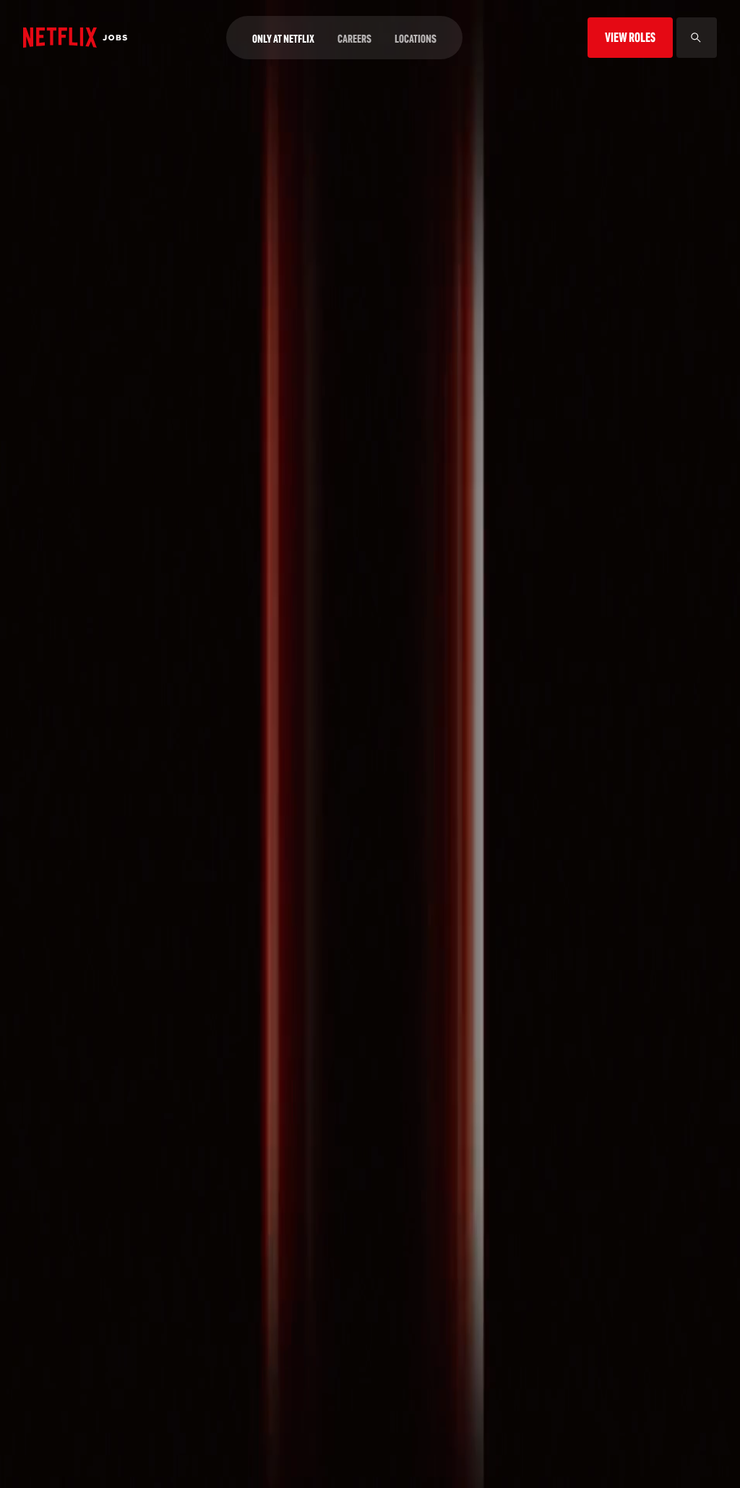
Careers (354, 38)
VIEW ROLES (630, 37)
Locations (415, 38)
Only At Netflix (283, 38)
